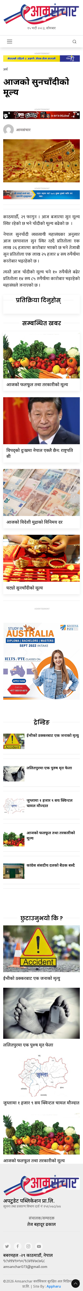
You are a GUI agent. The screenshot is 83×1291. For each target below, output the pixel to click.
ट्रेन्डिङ (42, 722)
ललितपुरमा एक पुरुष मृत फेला (49, 767)
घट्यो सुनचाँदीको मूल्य (24, 588)
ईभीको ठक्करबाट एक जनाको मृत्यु (53, 735)
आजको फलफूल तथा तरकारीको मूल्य (37, 384)
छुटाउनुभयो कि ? (41, 918)
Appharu (54, 1286)
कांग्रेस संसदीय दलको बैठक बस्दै (51, 865)
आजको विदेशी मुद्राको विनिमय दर (34, 522)
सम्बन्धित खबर (41, 323)
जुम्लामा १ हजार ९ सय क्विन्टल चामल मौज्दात (41, 1103)
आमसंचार (23, 129)
